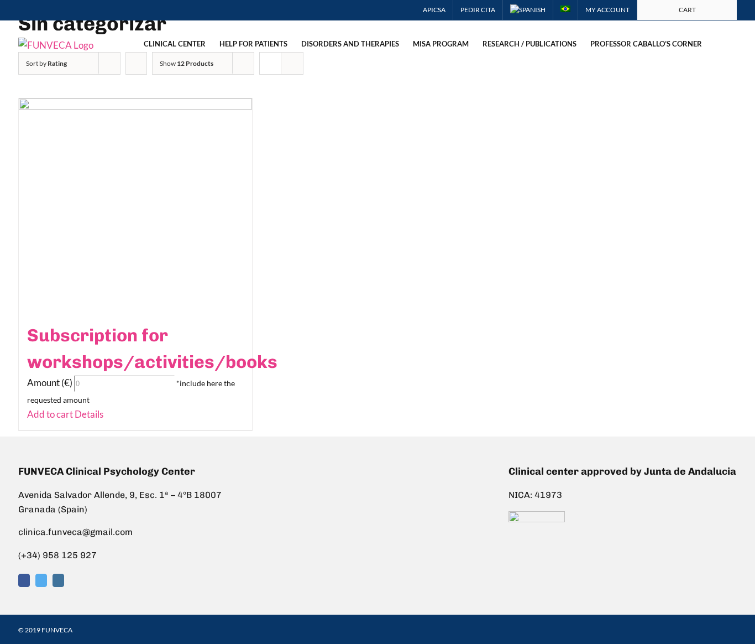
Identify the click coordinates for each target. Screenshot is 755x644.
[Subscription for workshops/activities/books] (135, 204)
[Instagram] (58, 580)
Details (88, 414)
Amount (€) (49, 382)
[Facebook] (24, 580)
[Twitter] (41, 580)
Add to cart (50, 414)
